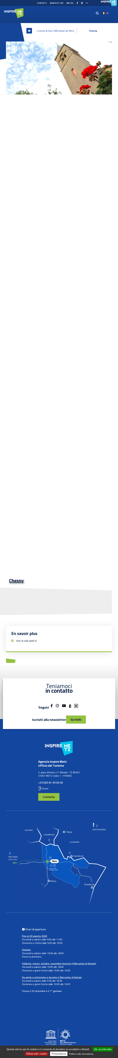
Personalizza (59, 1053)
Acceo (45, 788)
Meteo (70, 3)
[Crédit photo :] (59, 68)
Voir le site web (25, 640)
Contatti (42, 3)
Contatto (49, 797)
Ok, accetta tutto (102, 1049)
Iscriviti (76, 719)
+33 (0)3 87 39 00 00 (50, 782)
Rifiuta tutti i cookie (36, 1053)
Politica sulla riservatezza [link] (81, 1054)
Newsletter (56, 3)
